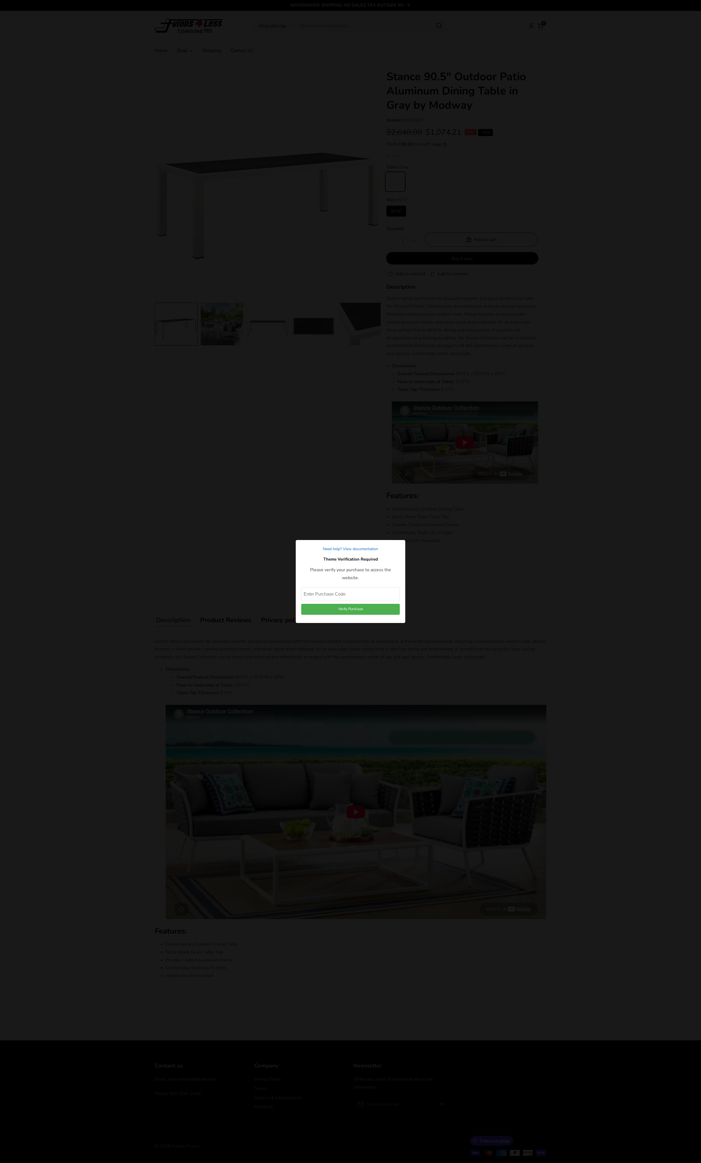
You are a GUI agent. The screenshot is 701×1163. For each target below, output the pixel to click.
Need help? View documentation (350, 549)
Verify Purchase (350, 609)
